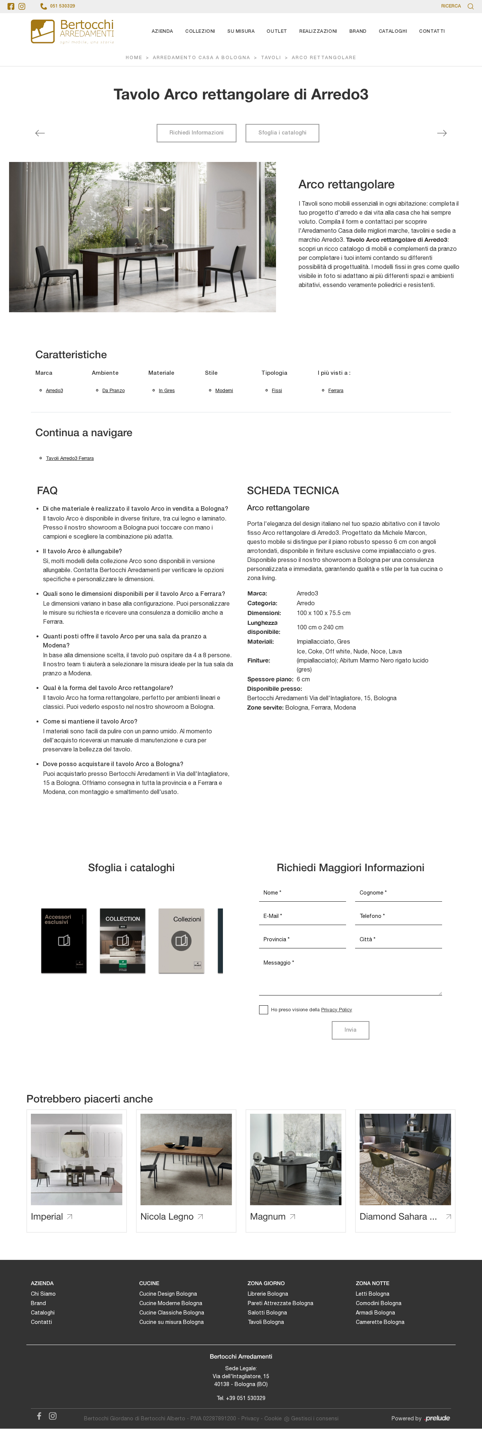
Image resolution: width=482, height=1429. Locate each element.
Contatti (432, 31)
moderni (224, 390)
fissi (277, 390)
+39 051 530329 (245, 1398)
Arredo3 (54, 390)
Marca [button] (43, 373)
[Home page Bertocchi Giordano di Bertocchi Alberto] (72, 31)
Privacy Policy (336, 1009)
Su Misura (241, 31)
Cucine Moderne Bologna (170, 1303)
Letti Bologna (372, 1294)
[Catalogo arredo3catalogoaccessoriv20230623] (63, 940)
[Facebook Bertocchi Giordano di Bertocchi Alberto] (37, 1415)
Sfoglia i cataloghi (282, 133)
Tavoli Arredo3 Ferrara (70, 458)
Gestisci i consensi (315, 1418)
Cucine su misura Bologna (171, 1322)
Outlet (277, 31)
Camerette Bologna (380, 1322)
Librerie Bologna (268, 1294)
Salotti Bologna (267, 1313)
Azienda (162, 31)
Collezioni (200, 31)
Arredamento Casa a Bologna (201, 58)
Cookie (273, 1418)
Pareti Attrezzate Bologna (280, 1303)
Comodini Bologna (378, 1303)
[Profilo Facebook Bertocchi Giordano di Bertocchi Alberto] (11, 6)
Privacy (250, 1418)
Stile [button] (211, 373)
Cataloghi (393, 31)
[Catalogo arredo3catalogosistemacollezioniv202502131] (181, 940)
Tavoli (271, 58)
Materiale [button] (161, 373)
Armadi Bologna (375, 1313)
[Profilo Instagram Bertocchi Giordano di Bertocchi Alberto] (22, 6)
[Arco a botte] (442, 133)
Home (134, 58)
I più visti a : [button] (334, 373)
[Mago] (40, 133)
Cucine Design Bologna (168, 1294)
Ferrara (335, 390)
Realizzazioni (318, 31)
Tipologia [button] (274, 373)
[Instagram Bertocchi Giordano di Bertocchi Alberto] (50, 1415)
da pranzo (113, 390)
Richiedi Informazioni (196, 133)
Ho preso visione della (311, 1009)
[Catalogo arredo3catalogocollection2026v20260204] (122, 940)
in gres (167, 390)
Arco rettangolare (324, 58)
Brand (358, 31)
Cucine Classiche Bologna (171, 1313)
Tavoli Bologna (266, 1322)
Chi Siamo (43, 1294)
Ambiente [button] (105, 373)
